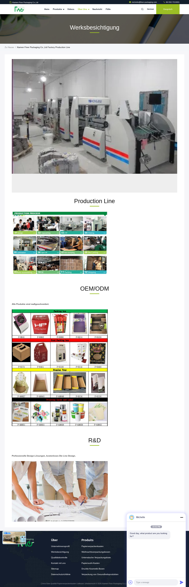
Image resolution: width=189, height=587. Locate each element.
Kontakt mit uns (58, 563)
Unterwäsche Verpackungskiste (96, 557)
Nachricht (97, 9)
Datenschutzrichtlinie (60, 574)
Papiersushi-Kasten (91, 563)
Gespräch (167, 9)
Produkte (58, 9)
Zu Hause (9, 47)
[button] (17, 122)
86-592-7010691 (173, 2)
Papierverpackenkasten (93, 546)
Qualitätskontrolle (59, 557)
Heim (46, 9)
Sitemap (55, 569)
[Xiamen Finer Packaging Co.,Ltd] (18, 9)
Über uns (83, 9)
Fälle (108, 9)
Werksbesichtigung (60, 552)
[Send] (181, 582)
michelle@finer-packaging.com (144, 2)
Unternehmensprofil (60, 546)
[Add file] (130, 582)
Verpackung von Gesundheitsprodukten (100, 574)
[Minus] (181, 517)
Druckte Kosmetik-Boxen (93, 569)
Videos (70, 9)
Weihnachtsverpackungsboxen (96, 552)
